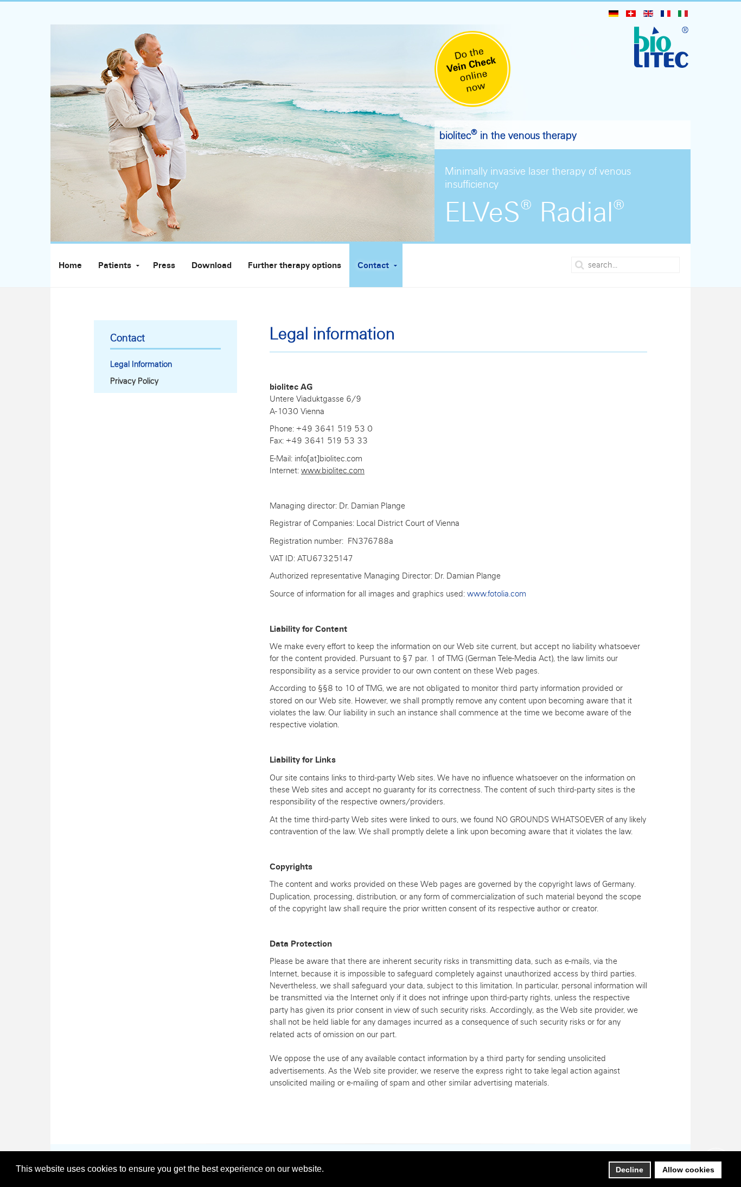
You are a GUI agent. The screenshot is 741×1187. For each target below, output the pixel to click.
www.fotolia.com (496, 593)
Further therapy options (294, 265)
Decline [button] (629, 1169)
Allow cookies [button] (688, 1169)
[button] (327, 1169)
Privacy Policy (134, 380)
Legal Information (141, 364)
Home (70, 265)
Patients (114, 265)
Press (164, 265)
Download (211, 265)
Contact (373, 265)
